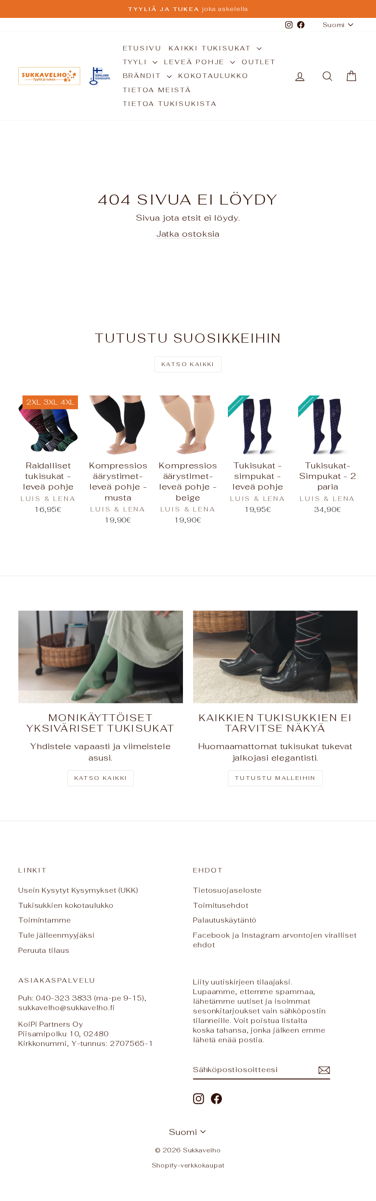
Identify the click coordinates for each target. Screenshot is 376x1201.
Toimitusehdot (221, 905)
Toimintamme (44, 920)
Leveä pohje (196, 62)
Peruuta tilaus (44, 950)
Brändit (144, 76)
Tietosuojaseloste (227, 890)
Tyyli (137, 62)
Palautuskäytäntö (225, 920)
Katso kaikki (188, 364)
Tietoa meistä (157, 90)
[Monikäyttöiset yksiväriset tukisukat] (100, 657)
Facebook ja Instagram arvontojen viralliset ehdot (275, 940)
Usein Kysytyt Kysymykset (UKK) (78, 890)
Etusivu (142, 48)
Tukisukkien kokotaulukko (66, 905)
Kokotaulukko (213, 76)
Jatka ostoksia (188, 233)
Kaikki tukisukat (211, 48)
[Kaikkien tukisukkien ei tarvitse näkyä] (275, 657)
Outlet (259, 62)
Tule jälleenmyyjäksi (56, 935)
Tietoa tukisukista (170, 104)
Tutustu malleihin (275, 778)
